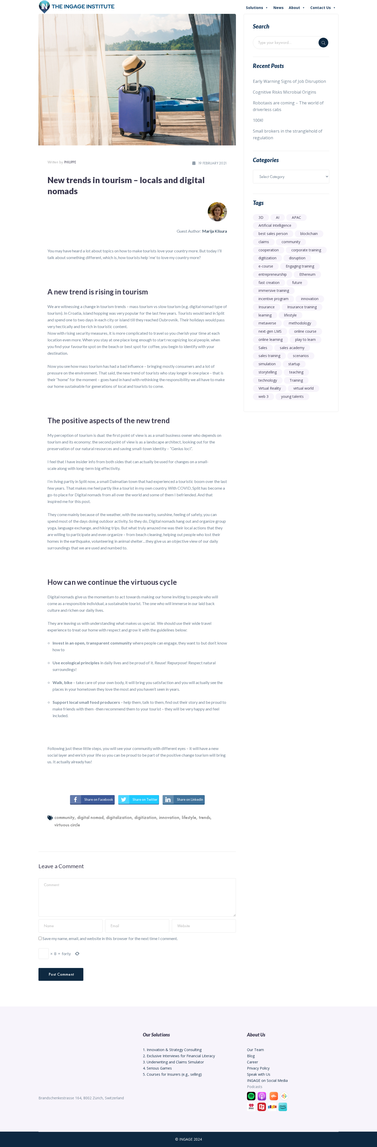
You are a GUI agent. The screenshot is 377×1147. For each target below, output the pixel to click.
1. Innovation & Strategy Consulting (172, 1049)
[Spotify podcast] (251, 1095)
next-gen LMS (270, 331)
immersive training (274, 290)
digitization (145, 817)
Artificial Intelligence (275, 225)
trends (204, 817)
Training (296, 380)
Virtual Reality (270, 388)
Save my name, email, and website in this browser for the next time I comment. (110, 938)
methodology (300, 323)
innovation (169, 817)
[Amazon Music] (283, 1106)
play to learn (305, 339)
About (294, 7)
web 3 (264, 396)
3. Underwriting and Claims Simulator (173, 1062)
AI (277, 217)
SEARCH (323, 42)
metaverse (267, 323)
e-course (266, 266)
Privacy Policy (258, 1068)
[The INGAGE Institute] (76, 6)
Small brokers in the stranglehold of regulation (287, 134)
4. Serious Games (157, 1068)
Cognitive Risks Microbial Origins (284, 92)
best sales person (273, 233)
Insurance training (302, 306)
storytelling (268, 372)
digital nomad (90, 817)
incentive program (274, 298)
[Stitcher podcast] (273, 1106)
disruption (297, 257)
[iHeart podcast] (252, 1106)
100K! (258, 120)
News (278, 7)
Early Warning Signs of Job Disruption (289, 81)
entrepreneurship (273, 274)
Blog (251, 1055)
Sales (263, 347)
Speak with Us (258, 1074)
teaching (296, 372)
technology (268, 380)
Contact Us (320, 7)
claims (264, 241)
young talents (292, 396)
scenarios (301, 355)
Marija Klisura (214, 231)
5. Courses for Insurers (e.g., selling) (172, 1074)
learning (265, 315)
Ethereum (307, 274)
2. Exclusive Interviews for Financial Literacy (179, 1055)
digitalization (119, 817)
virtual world (303, 388)
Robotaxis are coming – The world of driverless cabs (288, 106)
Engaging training (300, 266)
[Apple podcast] (262, 1095)
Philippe (70, 162)
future (297, 282)
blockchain (309, 233)
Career (252, 1062)
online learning (271, 339)
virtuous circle (67, 825)
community (64, 817)
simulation (267, 363)
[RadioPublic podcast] (262, 1106)
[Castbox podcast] (274, 1095)
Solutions (254, 7)
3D (261, 217)
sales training (269, 355)
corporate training (306, 250)
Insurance (267, 306)
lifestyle (189, 817)
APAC (296, 217)
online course (305, 331)
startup (294, 363)
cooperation (269, 250)
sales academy (292, 347)
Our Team (255, 1049)
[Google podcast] (285, 1095)
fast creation (269, 282)
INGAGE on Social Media (267, 1080)
